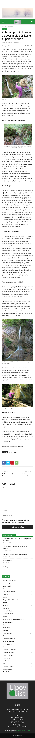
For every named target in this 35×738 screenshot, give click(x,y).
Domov (4, 26)
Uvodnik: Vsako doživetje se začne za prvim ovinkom (15, 547)
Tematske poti (7, 644)
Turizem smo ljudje (9, 655)
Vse (4, 663)
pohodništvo (7, 627)
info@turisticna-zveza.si (23, 731)
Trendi (5, 647)
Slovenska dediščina (9, 639)
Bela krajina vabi (8, 560)
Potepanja (10, 26)
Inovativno (6, 603)
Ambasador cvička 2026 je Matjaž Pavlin (15, 554)
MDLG (5, 616)
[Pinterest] (12, 463)
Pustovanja (6, 636)
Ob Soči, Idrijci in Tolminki (10, 567)
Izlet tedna (6, 608)
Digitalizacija (7, 594)
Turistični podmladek (9, 650)
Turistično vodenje (8, 652)
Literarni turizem (8, 614)
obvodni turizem (8, 622)
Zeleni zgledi (6, 672)
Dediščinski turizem (9, 591)
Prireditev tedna (8, 633)
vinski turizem (7, 661)
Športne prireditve (8, 641)
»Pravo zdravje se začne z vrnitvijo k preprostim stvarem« (17, 539)
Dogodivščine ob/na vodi (10, 600)
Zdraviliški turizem (8, 666)
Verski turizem (7, 658)
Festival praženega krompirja (27, 475)
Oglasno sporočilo (8, 625)
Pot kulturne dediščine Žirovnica (8, 475)
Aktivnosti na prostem (9, 580)
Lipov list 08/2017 (13, 452)
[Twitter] (8, 463)
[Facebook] (4, 463)
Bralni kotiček (7, 586)
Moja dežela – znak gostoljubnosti (13, 619)
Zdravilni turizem (8, 669)
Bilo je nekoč (7, 583)
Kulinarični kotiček (8, 611)
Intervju (5, 605)
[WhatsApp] (16, 463)
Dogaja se (6, 597)
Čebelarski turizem (8, 589)
